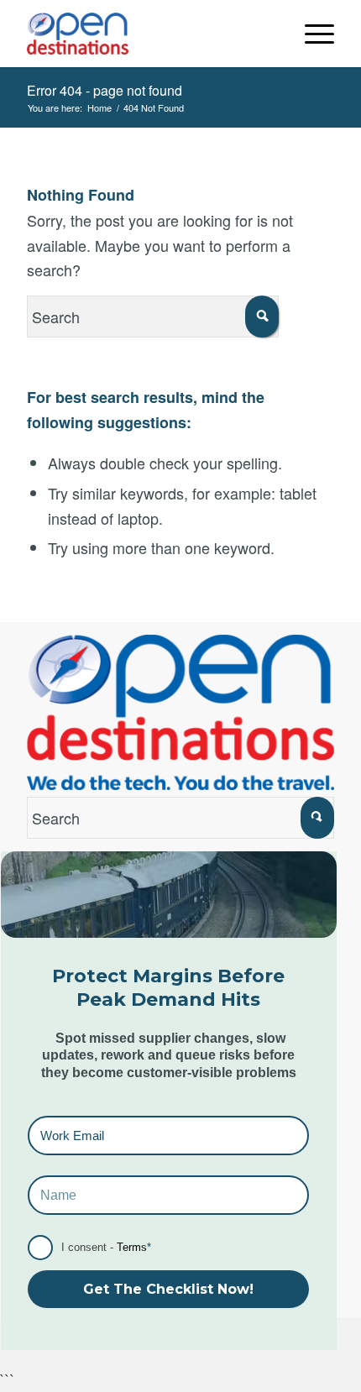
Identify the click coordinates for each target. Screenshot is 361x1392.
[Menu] (311, 33)
